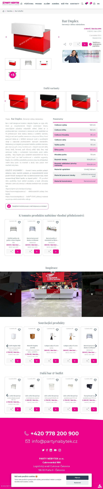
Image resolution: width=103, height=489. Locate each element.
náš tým (64, 4)
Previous (11, 294)
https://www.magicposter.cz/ (16, 191)
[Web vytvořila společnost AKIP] (100, 487)
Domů (21, 4)
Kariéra (55, 4)
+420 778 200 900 (91, 56)
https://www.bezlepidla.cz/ (15, 196)
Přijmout (77, 477)
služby (47, 4)
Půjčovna (28, 4)
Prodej (38, 4)
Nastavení (77, 482)
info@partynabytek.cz (55, 441)
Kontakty (74, 4)
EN (98, 4)
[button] (7, 346)
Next (92, 294)
